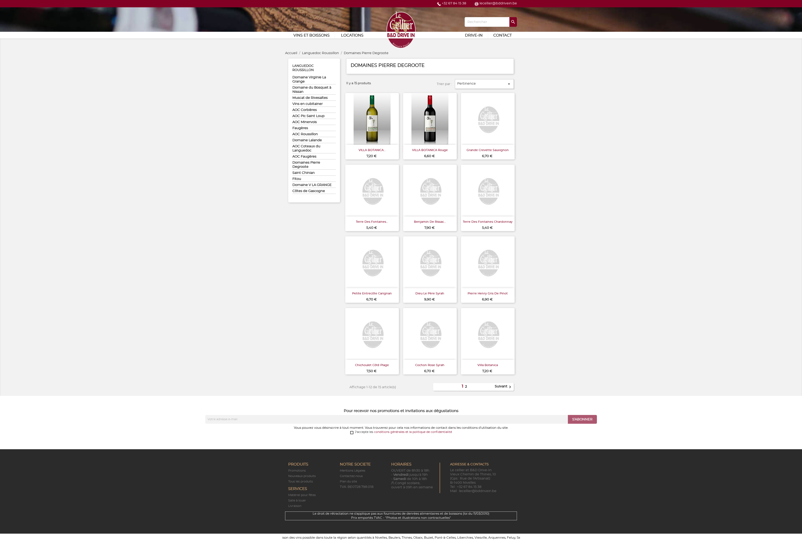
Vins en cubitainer (307, 104)
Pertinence (484, 84)
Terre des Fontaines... (372, 221)
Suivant (504, 386)
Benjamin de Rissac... (430, 221)
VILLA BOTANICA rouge (430, 150)
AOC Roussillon (305, 134)
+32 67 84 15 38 (454, 3)
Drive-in (474, 35)
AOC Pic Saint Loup (308, 116)
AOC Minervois (304, 122)
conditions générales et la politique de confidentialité (413, 432)
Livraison (294, 506)
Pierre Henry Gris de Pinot (488, 293)
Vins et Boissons (311, 35)
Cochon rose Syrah (429, 365)
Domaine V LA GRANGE (312, 185)
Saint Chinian (303, 172)
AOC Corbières (304, 110)
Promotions (297, 470)
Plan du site (348, 481)
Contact (502, 35)
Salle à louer (297, 500)
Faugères (300, 128)
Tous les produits (300, 481)
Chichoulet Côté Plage (372, 365)
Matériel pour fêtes (302, 495)
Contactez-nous (351, 476)
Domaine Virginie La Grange (309, 79)
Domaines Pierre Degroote (306, 164)
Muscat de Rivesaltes (310, 97)
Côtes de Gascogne (308, 191)
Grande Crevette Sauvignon (488, 150)
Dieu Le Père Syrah (429, 293)
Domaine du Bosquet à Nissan (311, 89)
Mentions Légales (352, 470)
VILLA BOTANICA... (372, 150)
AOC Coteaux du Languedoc (306, 148)
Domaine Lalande (307, 140)
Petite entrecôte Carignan (372, 293)
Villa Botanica (487, 365)
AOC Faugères (304, 156)
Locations (352, 35)
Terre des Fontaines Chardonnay (488, 221)
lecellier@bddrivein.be (498, 3)
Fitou (296, 179)
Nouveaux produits (302, 476)
